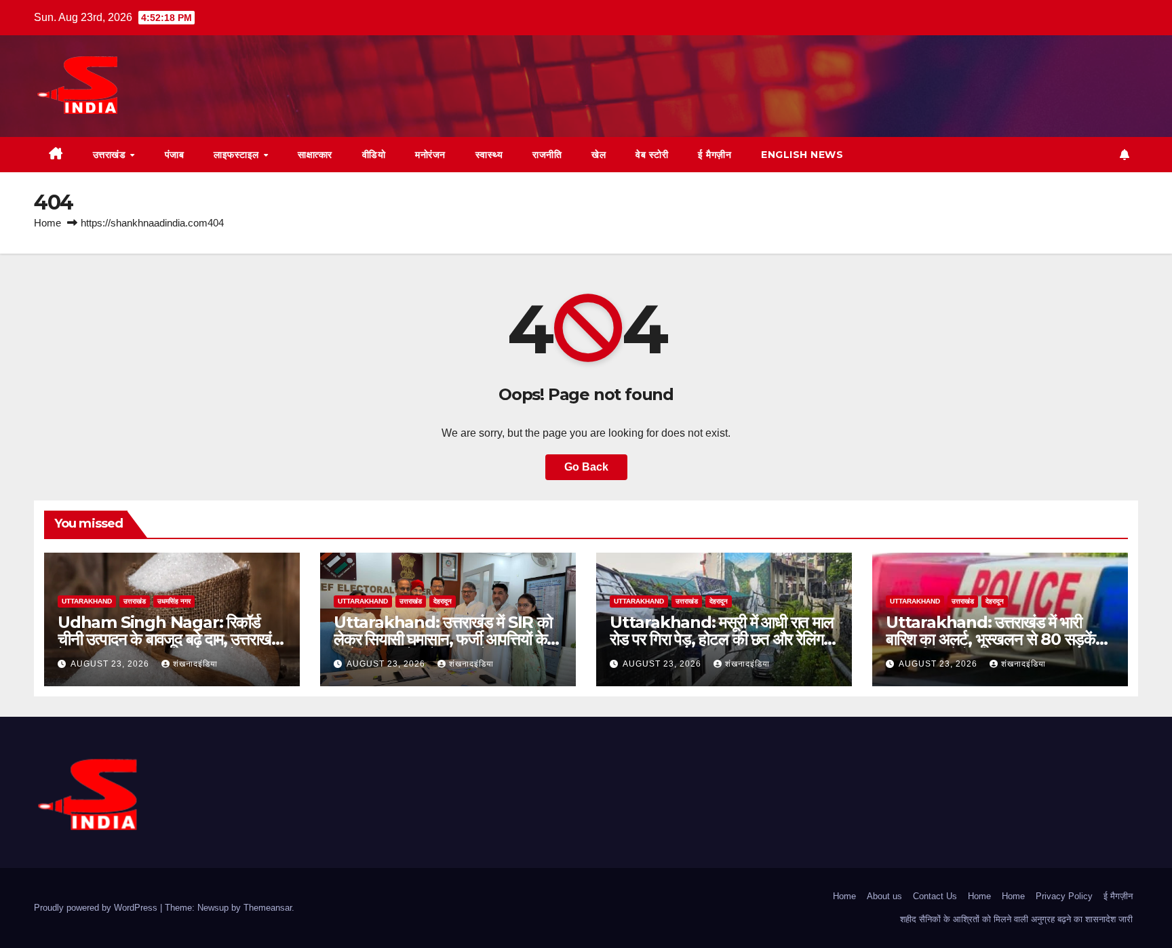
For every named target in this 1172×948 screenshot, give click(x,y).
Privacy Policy (1064, 896)
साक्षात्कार (315, 155)
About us (884, 896)
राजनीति (547, 155)
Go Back (586, 467)
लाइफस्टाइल (238, 155)
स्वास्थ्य (489, 155)
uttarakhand (87, 601)
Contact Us (935, 896)
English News (802, 155)
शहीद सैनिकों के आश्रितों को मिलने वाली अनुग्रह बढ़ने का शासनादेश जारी (1016, 919)
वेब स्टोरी (652, 155)
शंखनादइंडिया (195, 664)
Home (47, 223)
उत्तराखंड (111, 155)
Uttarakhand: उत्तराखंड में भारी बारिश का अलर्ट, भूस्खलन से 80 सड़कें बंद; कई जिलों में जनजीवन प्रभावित (990, 639)
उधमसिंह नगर (174, 601)
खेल (598, 155)
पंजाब (174, 155)
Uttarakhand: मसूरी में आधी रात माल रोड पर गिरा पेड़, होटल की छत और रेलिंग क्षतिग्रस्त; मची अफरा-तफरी (722, 639)
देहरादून (442, 601)
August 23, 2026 (111, 664)
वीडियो (374, 155)
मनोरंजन (430, 155)
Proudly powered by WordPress (97, 908)
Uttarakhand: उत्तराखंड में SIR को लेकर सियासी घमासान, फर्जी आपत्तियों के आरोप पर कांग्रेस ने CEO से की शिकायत (444, 639)
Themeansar (267, 908)
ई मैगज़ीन (714, 155)
